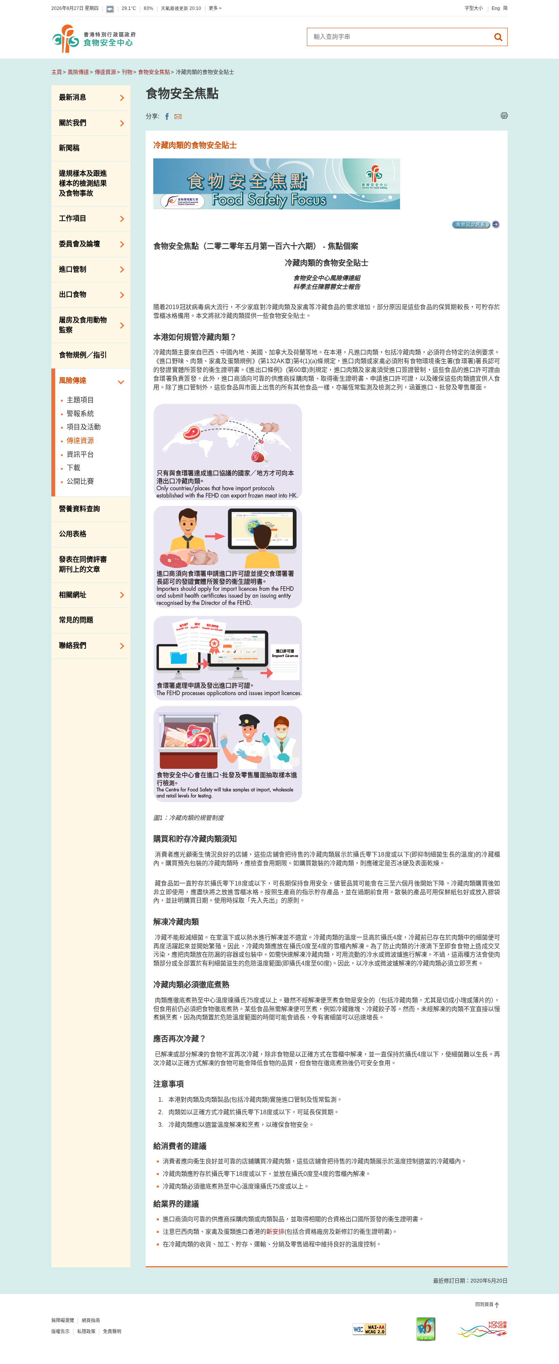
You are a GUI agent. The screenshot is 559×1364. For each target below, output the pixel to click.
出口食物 (68, 294)
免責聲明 (112, 1331)
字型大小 (474, 8)
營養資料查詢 (79, 509)
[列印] (504, 115)
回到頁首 (484, 1304)
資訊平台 (80, 454)
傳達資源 (105, 72)
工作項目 (68, 218)
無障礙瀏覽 (62, 1320)
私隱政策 (86, 1331)
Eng (496, 8)
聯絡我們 (68, 645)
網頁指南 (91, 1320)
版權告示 (60, 1331)
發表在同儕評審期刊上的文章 (83, 564)
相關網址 (68, 594)
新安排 (275, 1231)
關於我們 (68, 122)
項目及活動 (84, 427)
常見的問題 (76, 620)
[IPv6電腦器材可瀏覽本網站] (425, 1329)
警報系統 (80, 414)
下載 (73, 468)
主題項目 (80, 400)
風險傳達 (78, 72)
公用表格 (72, 534)
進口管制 (68, 269)
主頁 (56, 72)
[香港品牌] (482, 1329)
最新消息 (68, 97)
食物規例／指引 (83, 355)
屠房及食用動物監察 (79, 325)
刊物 (127, 72)
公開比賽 (80, 481)
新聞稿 (69, 148)
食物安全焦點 (154, 72)
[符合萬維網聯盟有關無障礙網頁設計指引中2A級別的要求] (369, 1329)
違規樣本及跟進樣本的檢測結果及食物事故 (83, 183)
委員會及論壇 (75, 243)
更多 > (215, 8)
